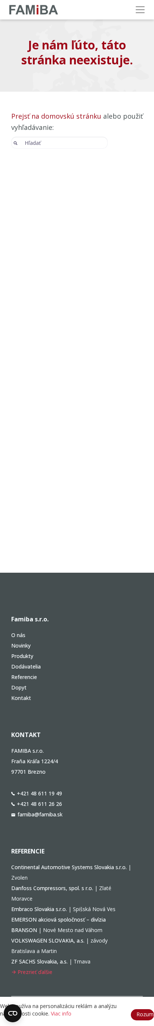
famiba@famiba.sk (40, 814)
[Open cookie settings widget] (13, 1013)
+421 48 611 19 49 (39, 793)
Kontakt (21, 697)
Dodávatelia (26, 666)
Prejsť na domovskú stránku (56, 116)
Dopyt (19, 687)
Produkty (22, 656)
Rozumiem (145, 1014)
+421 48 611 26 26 (39, 803)
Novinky (21, 645)
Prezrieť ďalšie (35, 971)
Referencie (24, 677)
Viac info (61, 1013)
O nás (18, 635)
